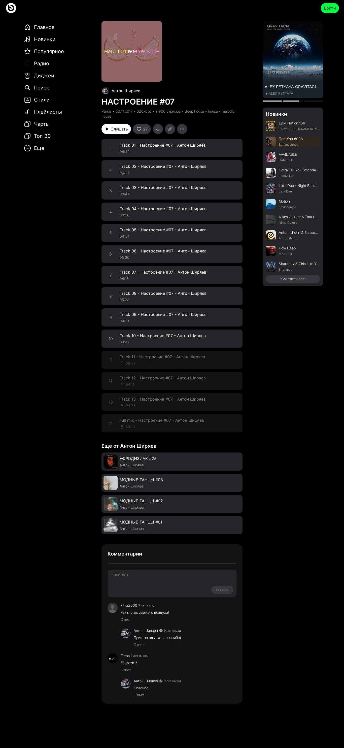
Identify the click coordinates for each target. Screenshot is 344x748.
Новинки (276, 114)
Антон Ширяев (126, 90)
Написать (222, 590)
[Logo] (11, 8)
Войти (330, 8)
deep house (194, 111)
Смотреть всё (293, 279)
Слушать (119, 129)
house (213, 111)
